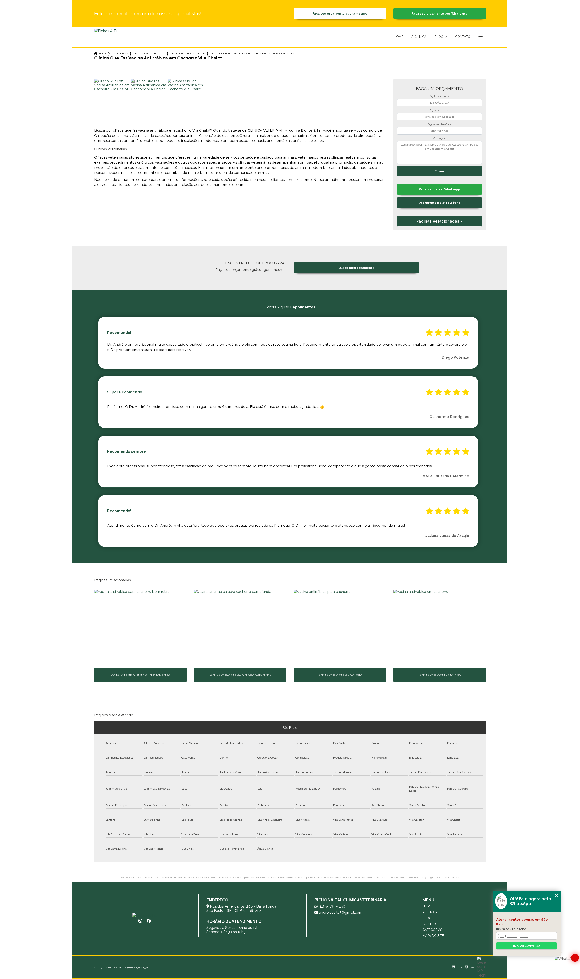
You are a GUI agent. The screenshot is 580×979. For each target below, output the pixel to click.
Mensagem (440, 138)
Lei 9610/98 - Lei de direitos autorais (440, 877)
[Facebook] (148, 921)
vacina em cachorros (149, 53)
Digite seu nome (439, 96)
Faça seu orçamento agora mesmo (339, 13)
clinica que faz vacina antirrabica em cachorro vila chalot (255, 53)
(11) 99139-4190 (331, 906)
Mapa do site (433, 935)
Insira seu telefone (511, 929)
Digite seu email (440, 110)
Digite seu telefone (439, 124)
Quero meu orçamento (356, 267)
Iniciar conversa (526, 945)
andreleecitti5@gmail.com (340, 912)
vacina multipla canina (187, 53)
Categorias (120, 53)
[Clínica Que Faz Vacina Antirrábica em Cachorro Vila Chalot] (112, 96)
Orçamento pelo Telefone (440, 202)
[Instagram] (140, 921)
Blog (439, 37)
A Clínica (418, 37)
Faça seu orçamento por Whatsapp (439, 13)
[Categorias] (480, 37)
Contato (462, 37)
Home (398, 37)
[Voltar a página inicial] (106, 37)
